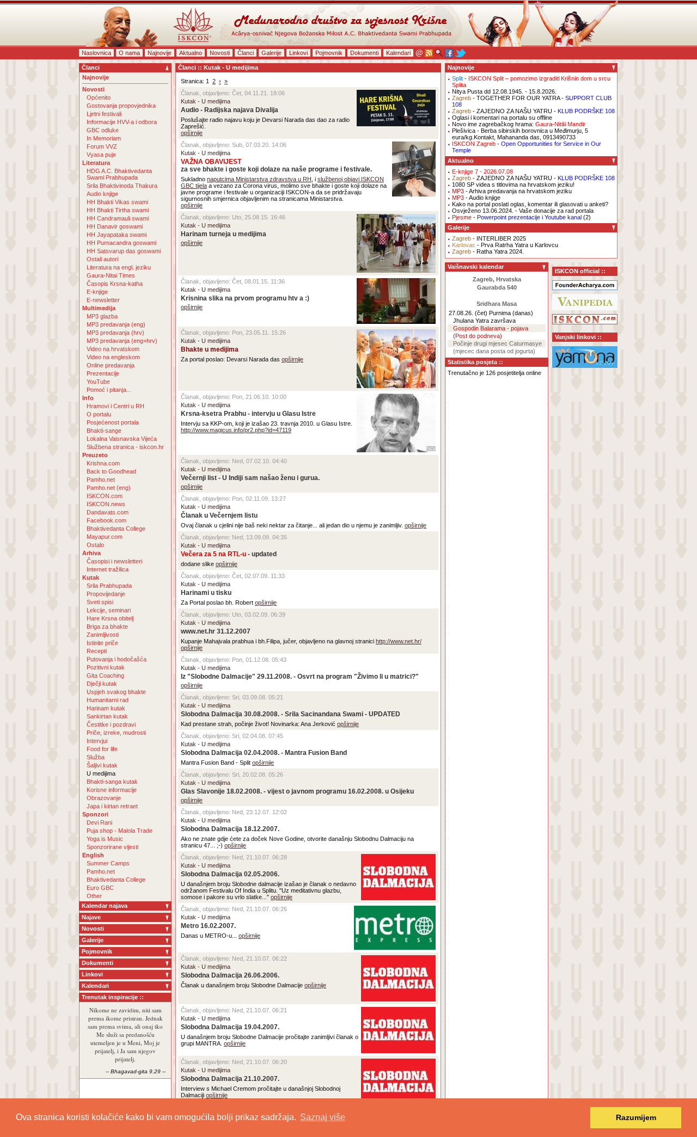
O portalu (99, 414)
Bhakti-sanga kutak (112, 781)
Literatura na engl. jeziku (119, 267)
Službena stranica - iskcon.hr (125, 447)
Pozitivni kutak (106, 667)
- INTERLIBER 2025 (489, 238)
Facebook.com (106, 520)
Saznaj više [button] (322, 1117)
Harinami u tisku (206, 593)
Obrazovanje (104, 798)
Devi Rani (99, 822)
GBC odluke (103, 130)
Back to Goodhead (111, 471)
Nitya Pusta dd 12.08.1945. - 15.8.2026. (504, 91)
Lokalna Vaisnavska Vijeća (122, 438)
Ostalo (95, 545)
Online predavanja (110, 365)
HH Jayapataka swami (116, 234)
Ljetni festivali (104, 113)
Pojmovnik (329, 53)
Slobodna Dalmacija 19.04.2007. (230, 1027)
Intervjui (97, 740)
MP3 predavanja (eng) (116, 324)
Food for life (102, 749)
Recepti (97, 651)
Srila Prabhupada (109, 585)
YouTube (98, 381)
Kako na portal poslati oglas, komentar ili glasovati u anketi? (530, 204)
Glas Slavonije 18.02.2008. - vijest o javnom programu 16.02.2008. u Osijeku (297, 791)
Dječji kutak (102, 683)
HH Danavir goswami (115, 226)
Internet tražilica (108, 569)
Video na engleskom (113, 357)
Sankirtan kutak (107, 716)
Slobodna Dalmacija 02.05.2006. (230, 874)
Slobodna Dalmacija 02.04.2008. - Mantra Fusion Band (264, 753)
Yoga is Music (105, 838)
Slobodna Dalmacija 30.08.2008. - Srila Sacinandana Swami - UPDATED (290, 714)
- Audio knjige (476, 197)
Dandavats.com (108, 512)
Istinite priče (102, 643)
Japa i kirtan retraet (112, 806)
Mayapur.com (105, 536)
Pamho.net (101, 479)
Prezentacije (103, 373)
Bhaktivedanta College (116, 528)
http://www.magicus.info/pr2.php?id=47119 (236, 430)
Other (94, 896)
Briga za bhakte (107, 626)
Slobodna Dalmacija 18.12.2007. (230, 829)
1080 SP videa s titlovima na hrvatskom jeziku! (513, 184)
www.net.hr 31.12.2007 (215, 631)
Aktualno (190, 53)
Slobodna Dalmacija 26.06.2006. (230, 975)
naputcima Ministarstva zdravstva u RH (259, 179)
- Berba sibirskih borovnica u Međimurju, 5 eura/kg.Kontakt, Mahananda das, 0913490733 (520, 133)
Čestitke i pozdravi (111, 724)
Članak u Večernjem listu (219, 515)
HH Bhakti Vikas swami (117, 202)
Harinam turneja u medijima (223, 234)
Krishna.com (103, 463)
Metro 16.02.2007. (208, 926)
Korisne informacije (112, 789)
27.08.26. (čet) (468, 313)
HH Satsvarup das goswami (124, 251)
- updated (229, 554)
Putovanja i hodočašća (116, 659)
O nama (129, 53)
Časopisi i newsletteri (114, 561)
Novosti (220, 53)
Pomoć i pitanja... (109, 389)
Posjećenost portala (113, 422)
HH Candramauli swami (118, 218)
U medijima (101, 773)
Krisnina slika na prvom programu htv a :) (245, 298)
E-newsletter (103, 300)
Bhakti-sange (104, 430)
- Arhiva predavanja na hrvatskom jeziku (512, 191)
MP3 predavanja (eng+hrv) (122, 340)
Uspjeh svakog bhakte (116, 692)
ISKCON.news (106, 504)
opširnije (192, 133)
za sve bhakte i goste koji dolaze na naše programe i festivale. (276, 165)
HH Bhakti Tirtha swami (118, 210)
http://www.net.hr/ (398, 641)
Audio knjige (102, 193)
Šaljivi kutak (102, 765)
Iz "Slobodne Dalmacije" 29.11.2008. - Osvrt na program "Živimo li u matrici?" (300, 676)
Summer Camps (108, 863)
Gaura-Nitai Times (111, 275)
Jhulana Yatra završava (484, 320)
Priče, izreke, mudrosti (116, 732)
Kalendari (398, 53)
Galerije (271, 53)
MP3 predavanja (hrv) (115, 332)
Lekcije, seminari (109, 610)
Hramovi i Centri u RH (115, 406)
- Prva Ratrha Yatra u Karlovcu (505, 245)
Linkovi (298, 53)
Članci (245, 53)
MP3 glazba (102, 316)
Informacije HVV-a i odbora (122, 122)
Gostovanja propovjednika (121, 105)
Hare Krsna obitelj (110, 618)
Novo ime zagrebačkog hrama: (518, 124)
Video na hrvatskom (113, 349)
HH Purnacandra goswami (121, 242)
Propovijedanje (106, 594)
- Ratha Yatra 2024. (488, 251)
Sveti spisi (100, 602)
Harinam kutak (106, 708)
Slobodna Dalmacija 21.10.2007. (230, 1079)
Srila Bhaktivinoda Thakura (122, 185)
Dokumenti (364, 53)
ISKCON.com (105, 496)
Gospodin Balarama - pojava (490, 328)
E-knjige (97, 291)
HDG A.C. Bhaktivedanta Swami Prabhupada (119, 174)
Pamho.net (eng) (109, 487)
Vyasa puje (101, 154)
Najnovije (160, 53)
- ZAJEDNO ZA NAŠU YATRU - (533, 111)
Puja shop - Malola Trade (119, 830)
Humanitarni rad (108, 700)
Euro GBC (100, 887)
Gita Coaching (105, 675)
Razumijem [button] (636, 1117)
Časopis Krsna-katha (115, 283)
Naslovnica (96, 53)
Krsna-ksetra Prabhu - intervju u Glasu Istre (248, 413)
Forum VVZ (102, 146)
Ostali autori (102, 259)
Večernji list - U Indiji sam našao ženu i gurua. (250, 478)
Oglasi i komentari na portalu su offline (502, 117)
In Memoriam (104, 138)
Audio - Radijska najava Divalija (229, 110)
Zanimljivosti (103, 634)
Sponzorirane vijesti (112, 847)
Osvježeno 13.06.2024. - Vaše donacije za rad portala (523, 210)
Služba (96, 757)
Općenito (99, 97)
